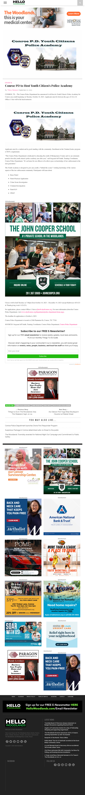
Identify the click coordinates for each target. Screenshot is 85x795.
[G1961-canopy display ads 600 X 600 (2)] (23, 484)
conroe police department (22, 405)
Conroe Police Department (68, 324)
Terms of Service (43, 696)
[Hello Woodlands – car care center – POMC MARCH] (23, 576)
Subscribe (70, 696)
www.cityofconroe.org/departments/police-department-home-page (42, 312)
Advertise (53, 696)
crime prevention (37, 405)
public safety (47, 405)
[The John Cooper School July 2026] (43, 296)
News (13, 696)
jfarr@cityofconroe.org (44, 309)
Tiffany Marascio (12, 90)
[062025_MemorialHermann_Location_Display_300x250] (61, 647)
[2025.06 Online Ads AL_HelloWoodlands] (23, 617)
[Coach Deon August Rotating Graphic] (62, 576)
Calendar (21, 696)
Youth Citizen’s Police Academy (61, 405)
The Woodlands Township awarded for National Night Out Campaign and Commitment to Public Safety (42, 436)
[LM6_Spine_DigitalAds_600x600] (23, 535)
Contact (62, 696)
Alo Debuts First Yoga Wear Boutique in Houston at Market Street (64, 413)
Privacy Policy (31, 696)
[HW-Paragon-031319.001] (42, 399)
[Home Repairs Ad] (62, 617)
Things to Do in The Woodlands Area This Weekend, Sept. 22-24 (22, 413)
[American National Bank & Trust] (62, 535)
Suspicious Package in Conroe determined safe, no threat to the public (32, 430)
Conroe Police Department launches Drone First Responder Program (31, 426)
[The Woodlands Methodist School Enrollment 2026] (23, 646)
